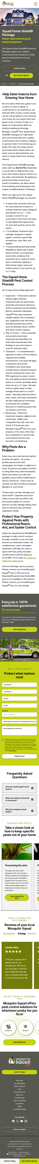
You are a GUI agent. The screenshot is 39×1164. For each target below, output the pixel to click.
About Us (19, 1095)
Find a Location (19, 1129)
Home (4, 84)
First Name (7, 684)
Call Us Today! (19, 1072)
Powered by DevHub (19, 1156)
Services (12, 84)
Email (5, 705)
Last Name (7, 691)
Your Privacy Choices (16, 1154)
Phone (6, 698)
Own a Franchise (19, 1100)
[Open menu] (35, 4)
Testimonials (19, 1098)
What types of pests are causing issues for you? (20, 721)
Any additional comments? (13, 728)
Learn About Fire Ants (17, 897)
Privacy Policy (13, 750)
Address (5, 711)
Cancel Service (19, 1092)
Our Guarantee (19, 629)
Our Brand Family (19, 1109)
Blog (19, 1106)
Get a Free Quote (21, 75)
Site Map (27, 1154)
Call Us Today (9, 1161)
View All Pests (19, 1042)
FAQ (19, 1089)
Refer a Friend (19, 1086)
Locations (19, 1103)
